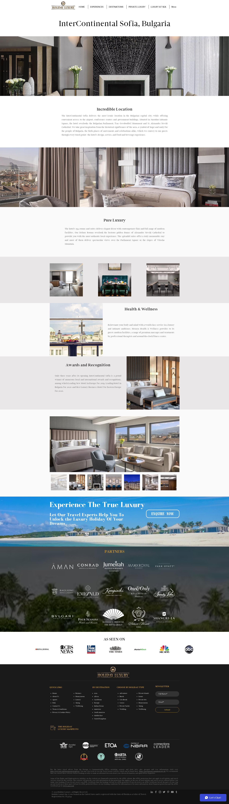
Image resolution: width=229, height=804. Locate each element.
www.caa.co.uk (68, 786)
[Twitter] (164, 792)
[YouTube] (172, 792)
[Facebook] (155, 792)
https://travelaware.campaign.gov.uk (152, 771)
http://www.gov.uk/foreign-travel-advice (65, 771)
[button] (137, 7)
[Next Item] (174, 444)
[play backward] (38, 649)
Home (54, 693)
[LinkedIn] (151, 792)
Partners (78, 693)
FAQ (54, 703)
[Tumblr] (176, 792)
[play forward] (192, 649)
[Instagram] (160, 792)
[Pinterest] (168, 792)
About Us (55, 696)
